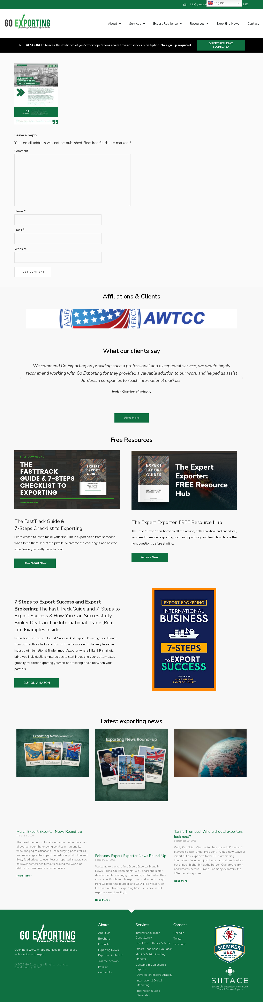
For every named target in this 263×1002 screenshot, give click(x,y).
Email (18, 230)
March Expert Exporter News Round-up (49, 831)
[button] (20, 378)
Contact (253, 24)
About (112, 24)
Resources (197, 24)
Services (135, 24)
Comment (21, 151)
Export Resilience (165, 24)
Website (20, 249)
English (219, 3)
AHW (36, 967)
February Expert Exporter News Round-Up (130, 855)
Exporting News (228, 24)
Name (18, 211)
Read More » (24, 875)
